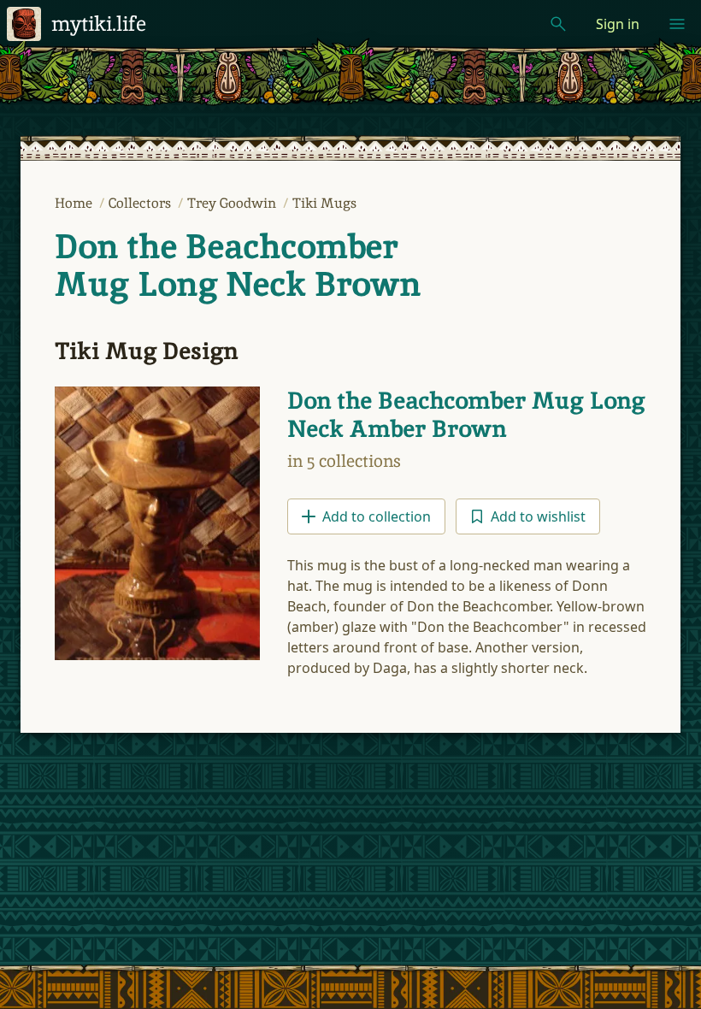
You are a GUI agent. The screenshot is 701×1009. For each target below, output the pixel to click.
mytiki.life (98, 23)
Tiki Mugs (324, 203)
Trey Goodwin (233, 203)
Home (75, 203)
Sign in (617, 24)
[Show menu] (677, 24)
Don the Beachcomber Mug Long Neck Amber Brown (466, 415)
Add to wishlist (538, 516)
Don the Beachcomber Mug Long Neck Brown (238, 265)
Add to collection (376, 516)
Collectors (141, 203)
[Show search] (558, 24)
